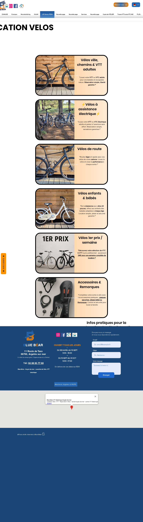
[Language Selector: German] (136, 4)
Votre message (97, 361)
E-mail (95, 340)
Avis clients (3, 263)
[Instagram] (10, 6)
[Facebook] (16, 6)
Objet (95, 350)
